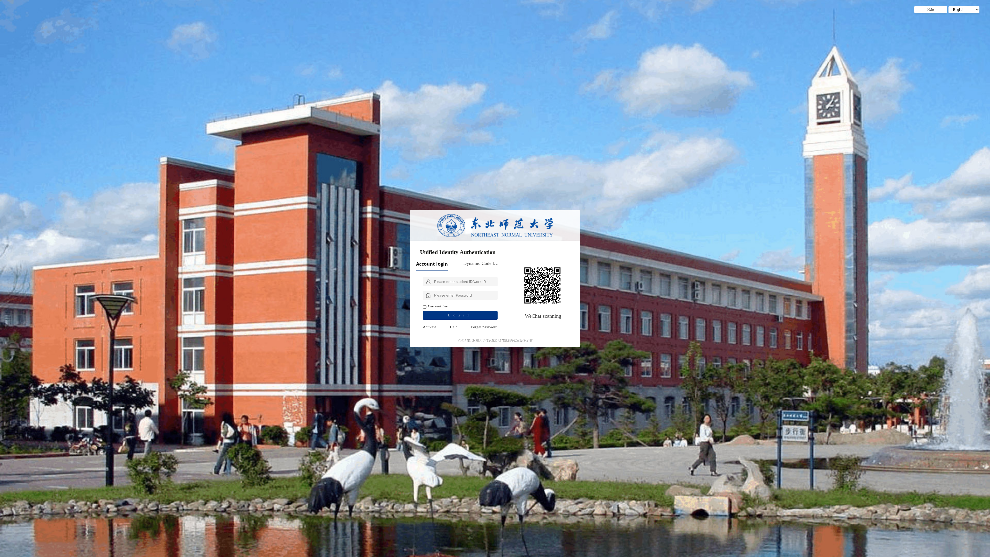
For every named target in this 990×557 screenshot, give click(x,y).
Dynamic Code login (481, 263)
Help (454, 327)
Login (460, 315)
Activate (429, 327)
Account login (432, 264)
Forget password (484, 327)
